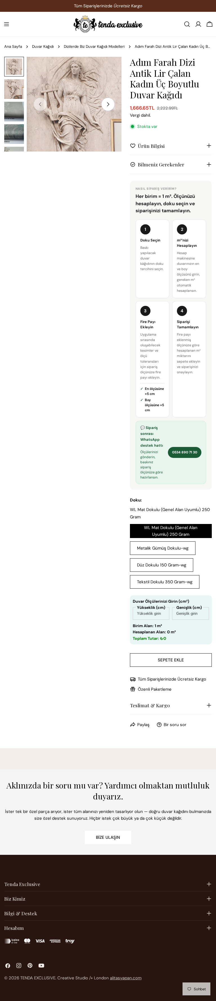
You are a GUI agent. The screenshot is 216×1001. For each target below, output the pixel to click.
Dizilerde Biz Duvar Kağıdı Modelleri (94, 46)
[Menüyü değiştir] (6, 24)
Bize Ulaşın (108, 837)
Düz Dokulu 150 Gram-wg (161, 565)
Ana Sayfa (13, 46)
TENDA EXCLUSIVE (37, 978)
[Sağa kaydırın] (108, 104)
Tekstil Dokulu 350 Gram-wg (164, 582)
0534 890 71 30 (184, 452)
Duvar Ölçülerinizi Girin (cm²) (161, 601)
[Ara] (187, 24)
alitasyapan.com (125, 978)
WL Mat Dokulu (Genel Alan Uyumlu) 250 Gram (170, 531)
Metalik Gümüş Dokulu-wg (162, 548)
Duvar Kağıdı (43, 46)
